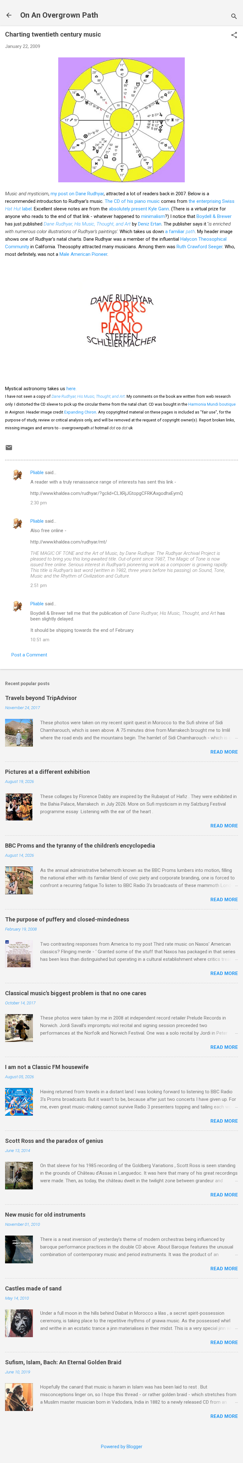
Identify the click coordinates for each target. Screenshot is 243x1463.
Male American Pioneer (83, 254)
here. (71, 388)
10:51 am (39, 640)
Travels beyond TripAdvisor (41, 698)
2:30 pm (38, 503)
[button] (234, 35)
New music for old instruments (45, 1214)
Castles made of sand (33, 1288)
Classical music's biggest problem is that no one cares (75, 993)
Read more (224, 752)
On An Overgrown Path (59, 15)
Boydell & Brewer (214, 216)
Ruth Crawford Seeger (199, 247)
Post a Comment (29, 655)
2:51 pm (38, 585)
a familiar (180, 231)
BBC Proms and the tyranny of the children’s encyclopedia (80, 845)
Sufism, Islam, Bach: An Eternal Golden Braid (63, 1362)
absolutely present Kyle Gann (139, 209)
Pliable (37, 472)
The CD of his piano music (132, 201)
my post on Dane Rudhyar (77, 194)
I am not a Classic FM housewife (47, 1067)
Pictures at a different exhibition (47, 771)
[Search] (234, 17)
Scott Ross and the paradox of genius (54, 1140)
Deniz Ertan (149, 224)
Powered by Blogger (121, 1446)
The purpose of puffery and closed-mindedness (67, 919)
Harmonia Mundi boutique (212, 404)
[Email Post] (9, 450)
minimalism (153, 216)
